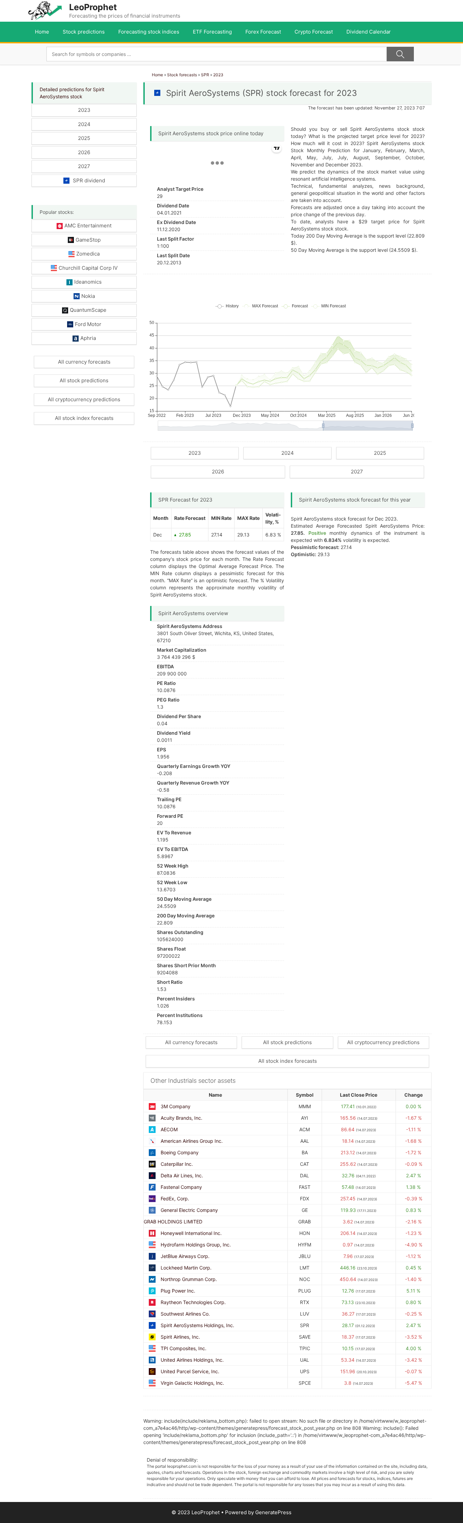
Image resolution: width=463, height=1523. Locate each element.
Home (42, 31)
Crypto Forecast (314, 31)
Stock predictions (84, 31)
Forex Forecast (263, 31)
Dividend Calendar (368, 31)
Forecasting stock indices (148, 31)
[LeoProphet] (45, 10)
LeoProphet (93, 7)
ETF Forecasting (212, 31)
